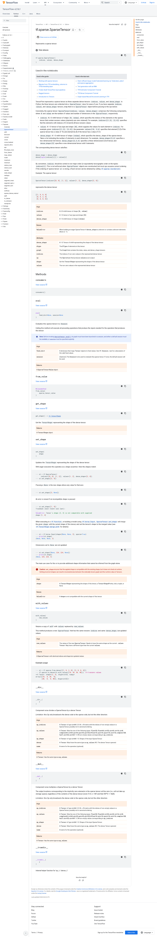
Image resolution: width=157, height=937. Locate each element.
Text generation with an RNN (87, 86)
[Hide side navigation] (26, 933)
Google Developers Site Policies (66, 891)
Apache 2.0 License (37, 891)
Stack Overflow (99, 917)
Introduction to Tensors (46, 97)
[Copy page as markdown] (80, 30)
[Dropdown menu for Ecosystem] (64, 2)
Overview (6, 14)
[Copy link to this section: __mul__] (45, 764)
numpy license (41, 893)
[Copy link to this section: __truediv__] (50, 847)
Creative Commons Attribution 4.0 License (89, 889)
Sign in (152, 2)
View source (40, 285)
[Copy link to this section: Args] (42, 207)
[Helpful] (122, 24)
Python (16, 14)
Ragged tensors (44, 93)
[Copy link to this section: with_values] (50, 603)
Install (27, 3)
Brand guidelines (99, 920)
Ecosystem (58, 3)
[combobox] (111, 2)
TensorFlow (39, 24)
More (86, 3)
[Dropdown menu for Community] (79, 2)
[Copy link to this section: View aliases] (50, 50)
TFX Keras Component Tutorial (88, 93)
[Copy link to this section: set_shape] (48, 439)
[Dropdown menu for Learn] (39, 2)
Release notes (99, 913)
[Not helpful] (125, 24)
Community (73, 3)
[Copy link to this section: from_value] (49, 376)
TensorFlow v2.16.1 (11, 9)
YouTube (34, 924)
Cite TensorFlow (99, 924)
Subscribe (131, 932)
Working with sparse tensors (48, 81)
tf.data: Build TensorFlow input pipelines (52, 90)
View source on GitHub (48, 37)
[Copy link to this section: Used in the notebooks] (60, 71)
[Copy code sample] (125, 55)
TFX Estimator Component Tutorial (89, 90)
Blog (32, 910)
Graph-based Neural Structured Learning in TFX (93, 97)
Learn (35, 3)
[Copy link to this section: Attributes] (45, 238)
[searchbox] (14, 20)
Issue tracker (98, 910)
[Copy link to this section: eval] (42, 301)
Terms (33, 932)
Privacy (40, 932)
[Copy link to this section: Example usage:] (50, 663)
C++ (23, 14)
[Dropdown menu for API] (49, 2)
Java (31, 14)
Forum (33, 913)
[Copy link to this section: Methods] (48, 274)
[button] (14, 37)
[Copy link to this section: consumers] (48, 280)
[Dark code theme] (121, 55)
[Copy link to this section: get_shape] (48, 404)
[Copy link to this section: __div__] (45, 687)
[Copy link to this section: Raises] (43, 225)
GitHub (143, 3)
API (45, 3)
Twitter (33, 920)
